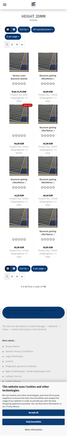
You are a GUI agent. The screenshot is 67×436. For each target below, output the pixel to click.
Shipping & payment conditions (21, 366)
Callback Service (13, 376)
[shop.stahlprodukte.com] (33, 4)
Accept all (33, 412)
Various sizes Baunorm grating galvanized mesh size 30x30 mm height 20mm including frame (19, 77)
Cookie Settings (13, 381)
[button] (8, 29)
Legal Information (14, 356)
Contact (9, 361)
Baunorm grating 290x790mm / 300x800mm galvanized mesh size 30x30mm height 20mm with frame (48, 129)
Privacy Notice (12, 406)
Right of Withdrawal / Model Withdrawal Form (27, 371)
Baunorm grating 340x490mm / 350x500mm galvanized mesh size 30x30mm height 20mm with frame (19, 180)
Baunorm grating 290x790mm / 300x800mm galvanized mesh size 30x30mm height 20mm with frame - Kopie (48, 232)
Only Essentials (33, 422)
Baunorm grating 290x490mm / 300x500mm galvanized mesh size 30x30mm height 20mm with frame (48, 77)
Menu (4, 4)
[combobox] (24, 29)
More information (33, 429)
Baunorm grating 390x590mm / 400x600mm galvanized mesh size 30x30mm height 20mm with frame (48, 180)
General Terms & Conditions (19, 351)
